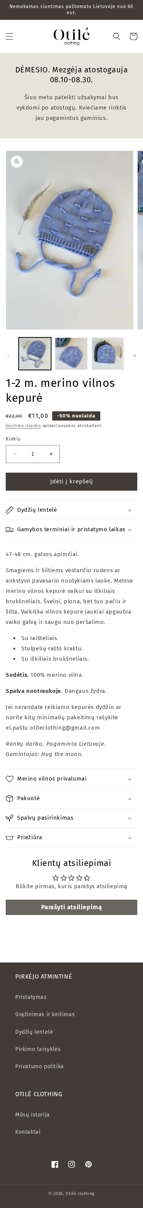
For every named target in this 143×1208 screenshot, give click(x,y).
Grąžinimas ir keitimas (45, 1014)
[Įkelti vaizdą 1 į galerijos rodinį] (35, 353)
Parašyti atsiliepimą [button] (71, 907)
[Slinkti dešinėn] (134, 355)
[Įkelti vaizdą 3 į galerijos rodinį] (108, 353)
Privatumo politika (39, 1066)
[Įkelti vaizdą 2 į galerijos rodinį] (71, 353)
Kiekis (13, 439)
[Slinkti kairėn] (8, 355)
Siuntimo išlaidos (23, 426)
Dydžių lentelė (34, 1032)
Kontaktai (27, 1132)
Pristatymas (31, 997)
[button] (9, 36)
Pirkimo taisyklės (38, 1049)
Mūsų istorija (32, 1114)
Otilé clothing (80, 1193)
